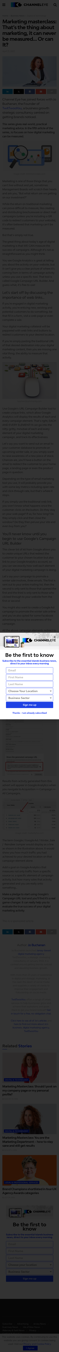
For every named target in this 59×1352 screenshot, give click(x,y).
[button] (54, 637)
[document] (29, 676)
